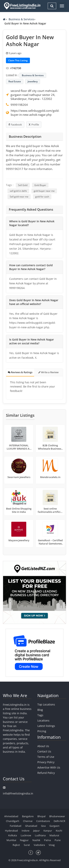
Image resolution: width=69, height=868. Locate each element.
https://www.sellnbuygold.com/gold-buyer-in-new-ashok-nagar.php (35, 112)
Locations (43, 720)
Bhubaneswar (57, 816)
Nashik (36, 840)
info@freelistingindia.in (18, 793)
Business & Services (21, 19)
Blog (40, 710)
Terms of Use (45, 757)
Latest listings (46, 726)
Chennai (27, 821)
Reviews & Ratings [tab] (21, 372)
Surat (27, 845)
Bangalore (28, 816)
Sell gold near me (19, 196)
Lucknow (26, 835)
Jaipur (36, 830)
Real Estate (14, 81)
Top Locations (46, 704)
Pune (58, 840)
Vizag (52, 845)
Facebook (16, 124)
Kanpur (48, 830)
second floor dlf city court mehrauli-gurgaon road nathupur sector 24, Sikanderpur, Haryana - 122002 (34, 95)
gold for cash (42, 196)
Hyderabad (11, 830)
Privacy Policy (45, 762)
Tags (40, 715)
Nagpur (24, 840)
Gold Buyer (40, 185)
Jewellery (33, 81)
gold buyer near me (44, 191)
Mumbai (11, 840)
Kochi (59, 830)
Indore (25, 830)
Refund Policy (46, 773)
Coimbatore (43, 821)
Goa (43, 826)
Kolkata (12, 835)
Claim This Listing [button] (18, 60)
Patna (47, 840)
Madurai (54, 835)
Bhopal (41, 816)
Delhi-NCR (59, 821)
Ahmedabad (11, 816)
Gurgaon (54, 826)
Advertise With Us (48, 767)
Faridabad (15, 826)
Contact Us (44, 751)
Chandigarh (12, 821)
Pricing (41, 731)
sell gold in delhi (18, 191)
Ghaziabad (31, 826)
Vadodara (39, 845)
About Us (43, 746)
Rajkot (16, 845)
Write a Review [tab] (49, 372)
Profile (35, 124)
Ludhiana (40, 835)
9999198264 (19, 105)
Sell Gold (22, 185)
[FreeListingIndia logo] (22, 6)
